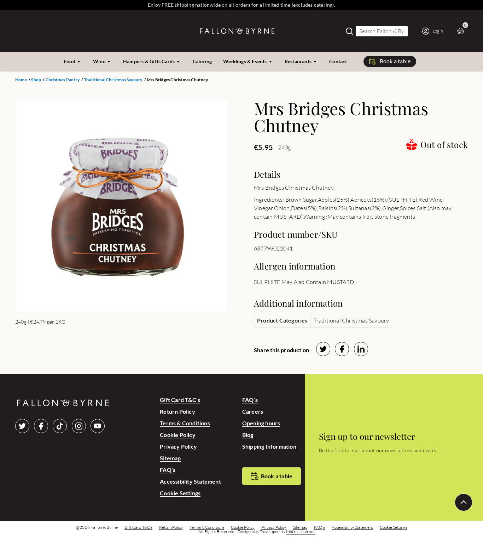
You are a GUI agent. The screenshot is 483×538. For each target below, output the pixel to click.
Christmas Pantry (63, 80)
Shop (36, 80)
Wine (99, 61)
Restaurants (298, 61)
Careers (252, 411)
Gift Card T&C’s (180, 399)
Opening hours (261, 423)
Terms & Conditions (185, 423)
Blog (248, 434)
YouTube (98, 426)
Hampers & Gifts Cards (149, 61)
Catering (202, 61)
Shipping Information (269, 446)
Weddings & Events (245, 61)
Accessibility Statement (190, 481)
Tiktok (60, 426)
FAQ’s (167, 469)
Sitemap (170, 458)
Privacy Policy (178, 446)
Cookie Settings (180, 493)
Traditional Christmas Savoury (113, 80)
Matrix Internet (300, 532)
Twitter (22, 426)
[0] (462, 31)
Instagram (79, 426)
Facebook (41, 426)
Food (69, 61)
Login (438, 31)
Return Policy (177, 411)
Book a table (395, 61)
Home (21, 80)
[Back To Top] (463, 502)
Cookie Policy (178, 434)
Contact (338, 61)
